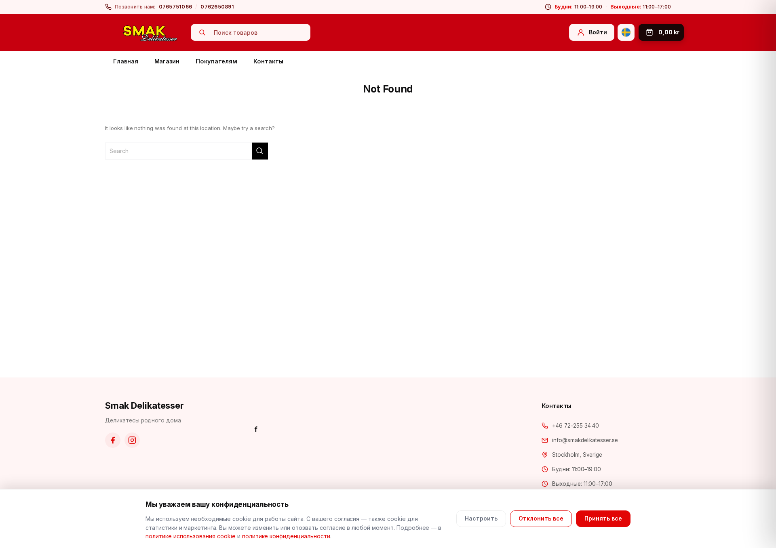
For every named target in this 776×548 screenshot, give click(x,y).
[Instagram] (132, 440)
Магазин (167, 61)
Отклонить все (541, 518)
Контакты (268, 61)
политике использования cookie (191, 536)
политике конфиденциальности (286, 536)
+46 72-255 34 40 (575, 425)
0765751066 (175, 7)
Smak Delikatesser (144, 405)
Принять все (603, 518)
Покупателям (216, 61)
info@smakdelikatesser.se (585, 440)
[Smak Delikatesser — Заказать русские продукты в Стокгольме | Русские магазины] (150, 32)
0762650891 (217, 7)
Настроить (481, 518)
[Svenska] (626, 32)
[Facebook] (112, 440)
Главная (125, 61)
